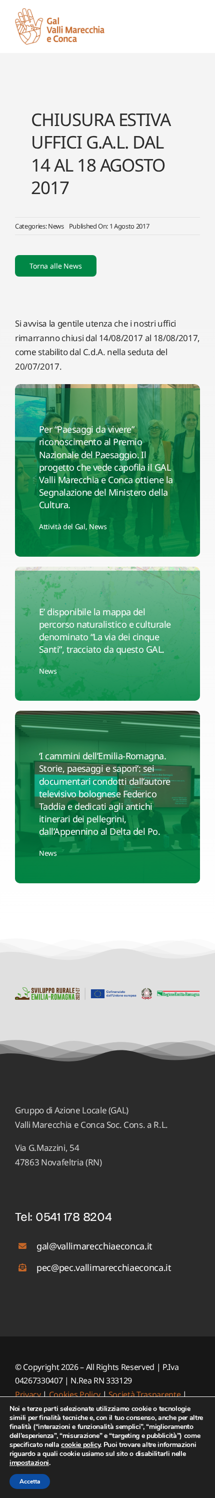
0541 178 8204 (74, 1217)
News (56, 226)
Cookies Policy (74, 1394)
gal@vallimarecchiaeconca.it (94, 1246)
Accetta (30, 1481)
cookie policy (80, 1444)
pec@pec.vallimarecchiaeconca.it (103, 1267)
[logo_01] (59, 12)
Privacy (28, 1394)
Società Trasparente (144, 1394)
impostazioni (29, 1462)
